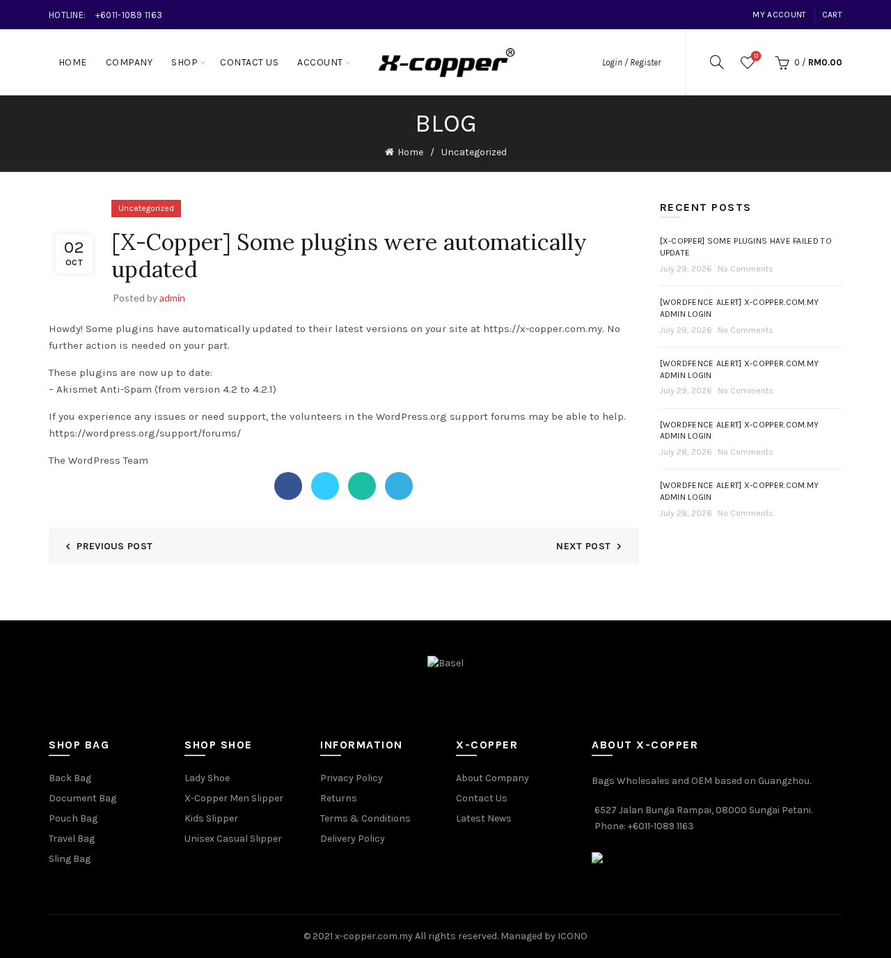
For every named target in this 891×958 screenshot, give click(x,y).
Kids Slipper (211, 818)
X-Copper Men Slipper (233, 798)
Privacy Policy (351, 778)
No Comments (745, 269)
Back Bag (70, 778)
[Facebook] (288, 486)
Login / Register (631, 62)
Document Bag (82, 798)
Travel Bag (72, 839)
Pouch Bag (73, 818)
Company (129, 62)
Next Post (583, 546)
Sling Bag (69, 859)
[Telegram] (399, 486)
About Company (492, 778)
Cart (832, 14)
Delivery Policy (352, 839)
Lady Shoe (207, 778)
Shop (184, 62)
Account (320, 62)
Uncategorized (474, 152)
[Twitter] (325, 486)
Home (72, 62)
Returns (338, 798)
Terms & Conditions (365, 818)
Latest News (484, 818)
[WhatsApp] (362, 486)
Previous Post (114, 546)
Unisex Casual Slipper (233, 839)
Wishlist (756, 56)
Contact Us (249, 62)
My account (779, 14)
